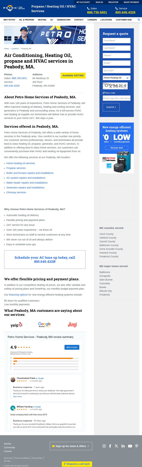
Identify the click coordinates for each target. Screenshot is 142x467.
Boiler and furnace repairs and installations (30, 173)
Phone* (107, 55)
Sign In (99, 2)
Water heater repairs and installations (27, 182)
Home (6, 49)
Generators (63, 20)
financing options (18, 294)
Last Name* (109, 48)
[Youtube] (130, 446)
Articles (7, 444)
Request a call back (78, 464)
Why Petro (9, 20)
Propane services (16, 168)
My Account (8, 458)
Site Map (7, 461)
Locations (106, 20)
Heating (42, 20)
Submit (110, 107)
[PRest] (104, 446)
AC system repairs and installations (25, 177)
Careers (92, 20)
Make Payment (131, 2)
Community (9, 447)
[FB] (110, 446)
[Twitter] (116, 446)
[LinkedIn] (123, 446)
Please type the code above (116, 98)
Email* (107, 63)
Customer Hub (124, 20)
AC (51, 20)
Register (113, 2)
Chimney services (16, 192)
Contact (79, 20)
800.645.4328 (11, 85)
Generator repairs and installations (25, 187)
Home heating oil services (20, 163)
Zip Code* (109, 70)
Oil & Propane (26, 20)
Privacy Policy (37, 458)
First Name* (110, 40)
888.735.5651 (19, 78)
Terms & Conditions (22, 458)
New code (110, 93)
